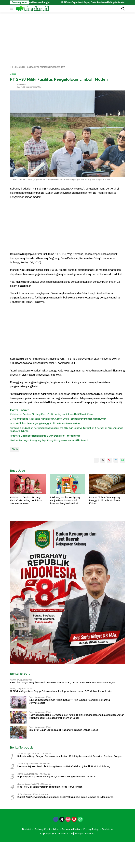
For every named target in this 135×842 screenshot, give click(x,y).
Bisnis (13, 74)
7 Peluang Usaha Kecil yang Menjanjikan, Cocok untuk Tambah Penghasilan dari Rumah (58, 418)
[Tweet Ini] (102, 460)
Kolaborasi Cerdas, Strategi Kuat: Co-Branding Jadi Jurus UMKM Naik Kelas (51, 414)
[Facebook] (55, 820)
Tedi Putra (21, 85)
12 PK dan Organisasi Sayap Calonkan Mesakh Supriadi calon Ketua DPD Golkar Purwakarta (84, 2)
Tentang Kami (42, 829)
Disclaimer (107, 829)
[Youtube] (74, 820)
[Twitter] (62, 820)
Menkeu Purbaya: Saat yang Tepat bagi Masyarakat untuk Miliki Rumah (49, 440)
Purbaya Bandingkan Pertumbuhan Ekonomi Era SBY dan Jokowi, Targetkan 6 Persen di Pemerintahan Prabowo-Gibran (66, 429)
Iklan (55, 829)
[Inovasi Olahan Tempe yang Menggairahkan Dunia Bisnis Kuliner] (107, 484)
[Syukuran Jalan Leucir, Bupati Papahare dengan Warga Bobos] (18, 732)
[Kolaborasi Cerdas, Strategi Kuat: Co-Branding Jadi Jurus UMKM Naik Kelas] (28, 484)
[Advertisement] (67, 37)
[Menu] (12, 9)
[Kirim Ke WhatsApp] (122, 460)
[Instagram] (68, 820)
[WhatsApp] (80, 820)
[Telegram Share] (115, 460)
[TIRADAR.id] (32, 8)
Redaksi (26, 829)
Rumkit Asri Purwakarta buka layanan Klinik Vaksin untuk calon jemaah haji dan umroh (65, 797)
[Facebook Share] (96, 460)
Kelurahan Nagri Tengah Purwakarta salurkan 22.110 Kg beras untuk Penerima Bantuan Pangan (62, 682)
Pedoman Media (71, 829)
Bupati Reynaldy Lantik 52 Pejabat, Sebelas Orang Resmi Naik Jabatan (56, 776)
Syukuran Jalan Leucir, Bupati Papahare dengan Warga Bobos (63, 729)
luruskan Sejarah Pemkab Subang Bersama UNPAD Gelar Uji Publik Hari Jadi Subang (63, 766)
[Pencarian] (123, 9)
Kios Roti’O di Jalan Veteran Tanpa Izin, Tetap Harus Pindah (49, 786)
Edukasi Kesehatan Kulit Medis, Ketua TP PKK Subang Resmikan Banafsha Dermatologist (69, 701)
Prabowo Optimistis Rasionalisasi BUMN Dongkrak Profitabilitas (45, 435)
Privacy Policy (90, 829)
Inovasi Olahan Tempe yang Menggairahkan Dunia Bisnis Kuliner (45, 423)
